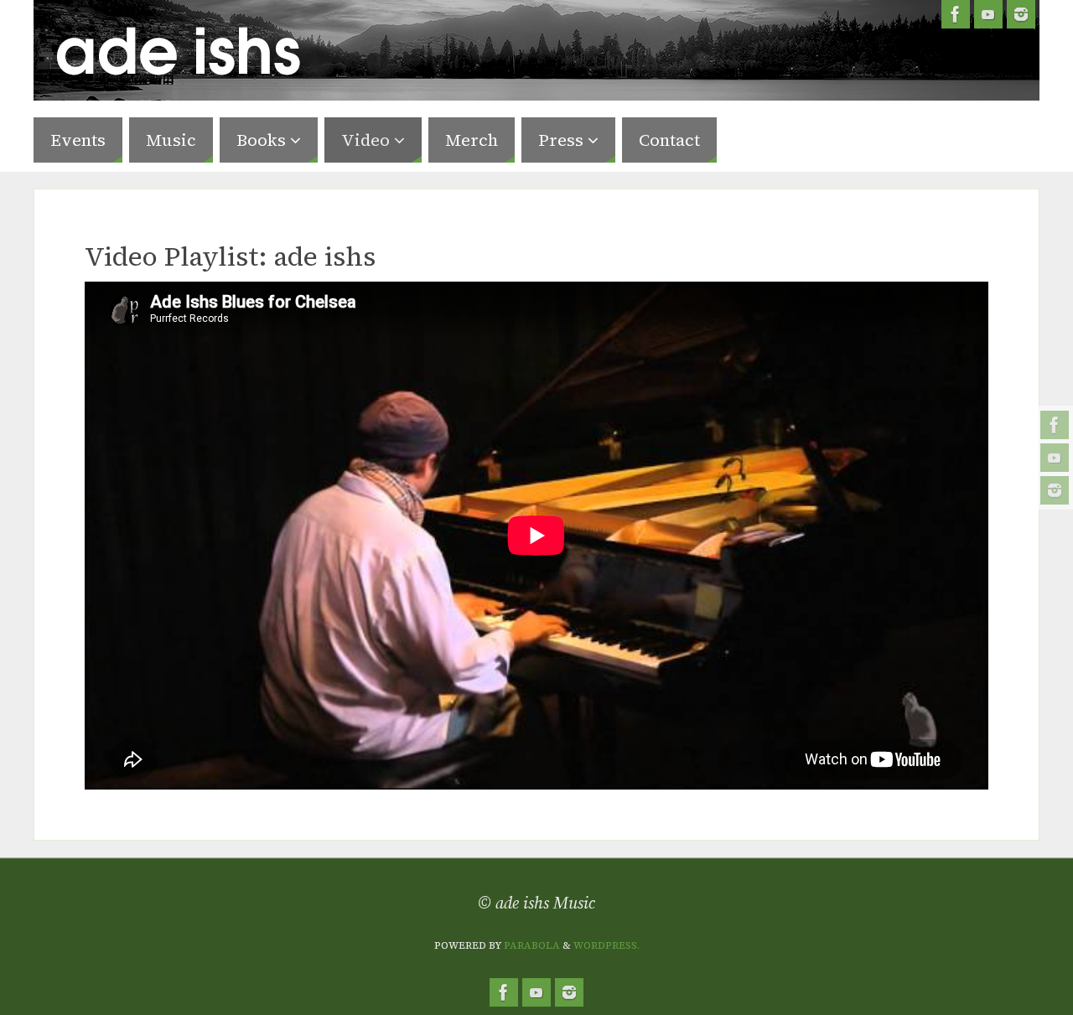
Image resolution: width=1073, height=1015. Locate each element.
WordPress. (606, 945)
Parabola (532, 945)
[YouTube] (1054, 457)
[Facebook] (1054, 425)
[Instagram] (1054, 490)
